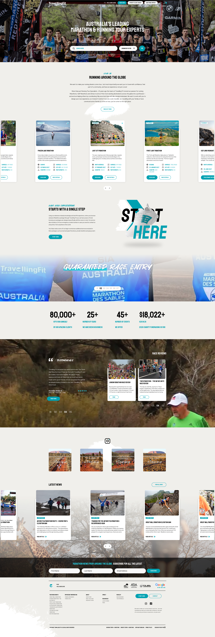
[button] (106, 188)
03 (104, 288)
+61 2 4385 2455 (111, 3)
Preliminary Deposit (155, 177)
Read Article (40, 537)
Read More (53, 399)
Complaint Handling (139, 627)
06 (114, 288)
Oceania (97, 165)
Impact (139, 6)
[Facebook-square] (151, 603)
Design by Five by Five (159, 627)
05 (111, 288)
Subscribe (153, 571)
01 (97, 288)
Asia (205, 165)
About (132, 6)
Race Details (56, 177)
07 (117, 288)
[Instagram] (146, 603)
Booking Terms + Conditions (112, 627)
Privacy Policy (149, 627)
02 (101, 288)
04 (107, 288)
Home (103, 6)
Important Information (122, 6)
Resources (155, 6)
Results (147, 6)
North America (44, 165)
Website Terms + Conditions (127, 627)
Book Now (43, 177)
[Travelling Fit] (57, 4)
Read (114, 397)
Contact (164, 6)
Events (110, 6)
